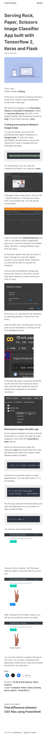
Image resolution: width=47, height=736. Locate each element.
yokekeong (10, 3)
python (13, 690)
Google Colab (10, 137)
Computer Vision (19, 687)
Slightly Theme (30, 732)
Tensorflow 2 (24, 690)
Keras (6, 690)
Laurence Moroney (15, 113)
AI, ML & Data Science (22, 682)
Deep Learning (34, 687)
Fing (6, 119)
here (33, 119)
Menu (40, 3)
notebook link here (30, 238)
